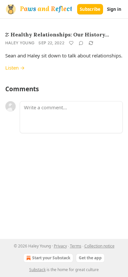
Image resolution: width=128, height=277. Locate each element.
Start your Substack (51, 258)
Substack (37, 269)
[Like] (71, 43)
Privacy (60, 246)
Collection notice (99, 246)
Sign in (114, 9)
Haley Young (19, 42)
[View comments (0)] (81, 43)
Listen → (15, 67)
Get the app (90, 258)
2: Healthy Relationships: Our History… (57, 34)
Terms (75, 246)
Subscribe (90, 9)
